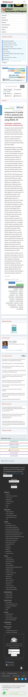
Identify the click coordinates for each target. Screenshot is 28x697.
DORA (24, 68)
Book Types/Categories (11, 619)
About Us (8, 494)
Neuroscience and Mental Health (12, 529)
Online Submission (8, 475)
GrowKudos (23, 72)
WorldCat (21, 307)
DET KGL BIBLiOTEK (12, 305)
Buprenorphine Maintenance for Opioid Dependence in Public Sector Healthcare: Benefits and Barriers (13, 381)
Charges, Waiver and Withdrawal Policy (14, 567)
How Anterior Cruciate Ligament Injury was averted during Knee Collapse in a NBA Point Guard (14, 371)
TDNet (24, 70)
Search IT (21, 291)
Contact (23, 675)
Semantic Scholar (14, 293)
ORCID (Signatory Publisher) (8, 40)
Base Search (12, 295)
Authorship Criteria (10, 559)
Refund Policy (9, 576)
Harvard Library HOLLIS (13, 291)
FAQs (7, 507)
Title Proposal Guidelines (11, 605)
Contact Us (14, 487)
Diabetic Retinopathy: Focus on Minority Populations (13, 363)
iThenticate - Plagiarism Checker (9, 41)
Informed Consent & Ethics (11, 589)
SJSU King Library (19, 301)
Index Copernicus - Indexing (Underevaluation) (12, 60)
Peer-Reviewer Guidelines (11, 515)
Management (9, 499)
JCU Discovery (20, 305)
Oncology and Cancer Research (12, 531)
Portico (9, 70)
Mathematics (8, 551)
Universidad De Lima (14, 307)
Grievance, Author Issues (11, 572)
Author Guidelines (10, 511)
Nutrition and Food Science (11, 540)
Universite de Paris (19, 299)
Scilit (16, 70)
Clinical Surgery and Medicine (12, 527)
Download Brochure (14, 481)
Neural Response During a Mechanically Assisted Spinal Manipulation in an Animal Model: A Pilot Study (13, 360)
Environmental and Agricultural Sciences (14, 532)
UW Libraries (12, 301)
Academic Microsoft (19, 297)
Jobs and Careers (9, 501)
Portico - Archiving (6, 50)
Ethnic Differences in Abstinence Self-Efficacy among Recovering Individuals (13, 367)
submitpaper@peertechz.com (14, 473)
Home (3, 673)
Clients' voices (9, 497)
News (7, 505)
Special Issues (9, 602)
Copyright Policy (9, 570)
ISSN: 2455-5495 (14, 75)
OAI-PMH (21, 295)
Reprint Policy (9, 578)
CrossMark (16, 289)
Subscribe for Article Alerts (11, 496)
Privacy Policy (9, 563)
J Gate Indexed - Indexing (8, 45)
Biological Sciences (10, 544)
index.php (12, 461)
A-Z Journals (8, 523)
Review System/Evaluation (11, 617)
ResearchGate (17, 72)
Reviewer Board (9, 597)
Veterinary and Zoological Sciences (13, 534)
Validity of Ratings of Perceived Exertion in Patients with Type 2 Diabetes (13, 385)
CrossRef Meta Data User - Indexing (10, 43)
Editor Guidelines (9, 513)
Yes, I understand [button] (14, 693)
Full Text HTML (20, 284)
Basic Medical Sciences (11, 525)
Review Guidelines (9, 565)
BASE (13, 70)
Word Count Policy (10, 580)
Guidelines (8, 607)
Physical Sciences (9, 553)
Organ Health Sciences (10, 542)
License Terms (9, 557)
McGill (21, 303)
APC (7, 519)
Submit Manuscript (6, 675)
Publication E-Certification (11, 632)
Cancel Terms (8, 583)
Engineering (8, 547)
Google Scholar (11, 68)
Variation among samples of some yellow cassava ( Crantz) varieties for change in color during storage (13, 395)
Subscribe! (14, 655)
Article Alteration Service (11, 517)
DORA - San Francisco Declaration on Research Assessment (12, 48)
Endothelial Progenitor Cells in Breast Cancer (11, 399)
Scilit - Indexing (6, 54)
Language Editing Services (11, 630)
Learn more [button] (5, 689)
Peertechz (6, 461)
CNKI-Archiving (6, 58)
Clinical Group (5, 68)
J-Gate (21, 68)
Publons (21, 289)
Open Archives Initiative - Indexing (9, 56)
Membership (8, 624)
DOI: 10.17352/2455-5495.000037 (16, 286)
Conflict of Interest (10, 585)
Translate (8, 91)
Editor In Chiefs (9, 594)
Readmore (5, 62)
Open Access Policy (10, 561)
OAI (18, 70)
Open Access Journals (12, 673)
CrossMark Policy (9, 574)
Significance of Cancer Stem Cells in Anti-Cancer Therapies (12, 390)
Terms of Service (9, 582)
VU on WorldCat (20, 309)
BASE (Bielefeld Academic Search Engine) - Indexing (13, 52)
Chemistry (8, 545)
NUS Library (17, 303)
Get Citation (21, 293)
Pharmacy (8, 549)
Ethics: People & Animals (11, 587)
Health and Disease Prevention (12, 538)
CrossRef (16, 68)
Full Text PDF (11, 282)
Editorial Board (9, 595)
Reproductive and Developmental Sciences (15, 536)
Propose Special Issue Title (11, 604)
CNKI (21, 70)
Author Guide (9, 616)
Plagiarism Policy (9, 569)
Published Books (9, 614)
